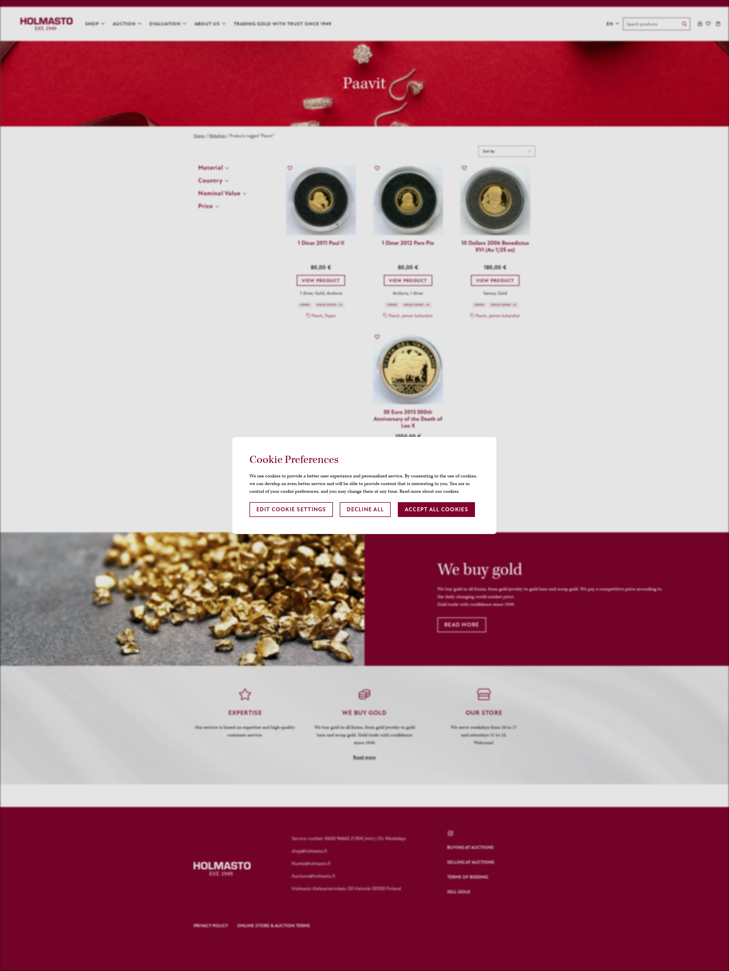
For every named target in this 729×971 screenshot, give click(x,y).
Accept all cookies (436, 509)
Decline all (365, 509)
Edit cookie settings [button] (291, 509)
